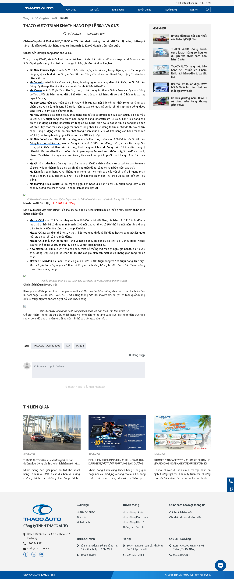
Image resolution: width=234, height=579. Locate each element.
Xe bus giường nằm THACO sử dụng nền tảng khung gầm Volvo (189, 102)
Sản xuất (94, 10)
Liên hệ (194, 10)
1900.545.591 (35, 543)
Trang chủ (28, 18)
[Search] (207, 9)
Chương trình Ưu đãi (46, 18)
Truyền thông (144, 10)
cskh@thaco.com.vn (38, 548)
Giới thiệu (71, 10)
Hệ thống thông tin (188, 2)
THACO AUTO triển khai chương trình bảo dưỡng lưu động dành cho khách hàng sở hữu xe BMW (50, 464)
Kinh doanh (118, 10)
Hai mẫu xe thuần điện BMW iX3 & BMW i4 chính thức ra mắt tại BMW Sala (189, 88)
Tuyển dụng (171, 10)
